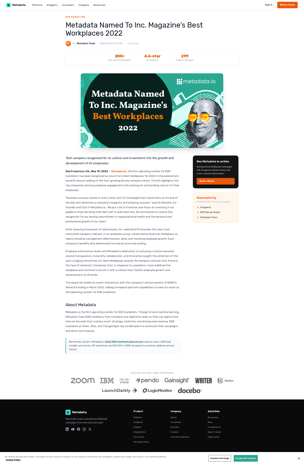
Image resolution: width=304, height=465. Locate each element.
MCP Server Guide (210, 212)
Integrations (139, 432)
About (174, 417)
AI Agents (52, 5)
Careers (174, 432)
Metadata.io (119, 171)
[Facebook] (78, 429)
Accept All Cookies (245, 458)
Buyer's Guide (214, 432)
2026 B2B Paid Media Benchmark (124, 341)
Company (84, 5)
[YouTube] (72, 429)
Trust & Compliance (180, 437)
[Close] (298, 458)
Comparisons (214, 427)
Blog (210, 422)
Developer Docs (209, 217)
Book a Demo (287, 4)
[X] (90, 429)
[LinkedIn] (67, 429)
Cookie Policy (13, 460)
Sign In (268, 4)
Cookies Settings (219, 458)
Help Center (213, 437)
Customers (68, 5)
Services (175, 427)
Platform (37, 5)
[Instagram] (84, 429)
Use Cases (138, 437)
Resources (99, 5)
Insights (137, 427)
